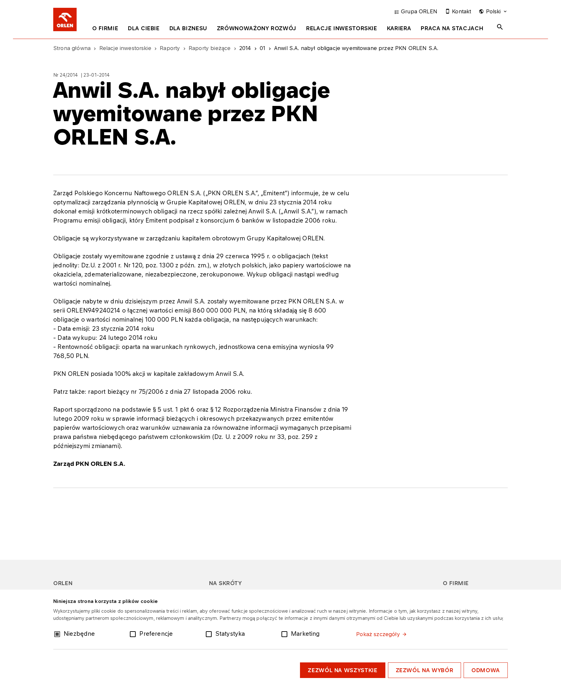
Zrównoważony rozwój (256, 28)
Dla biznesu (188, 28)
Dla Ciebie (143, 28)
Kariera (399, 28)
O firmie (105, 28)
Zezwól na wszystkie (342, 670)
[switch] (134, 633)
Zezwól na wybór (425, 670)
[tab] (105, 29)
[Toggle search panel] (500, 27)
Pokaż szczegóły (378, 634)
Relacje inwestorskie (341, 28)
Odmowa (485, 670)
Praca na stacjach (452, 28)
